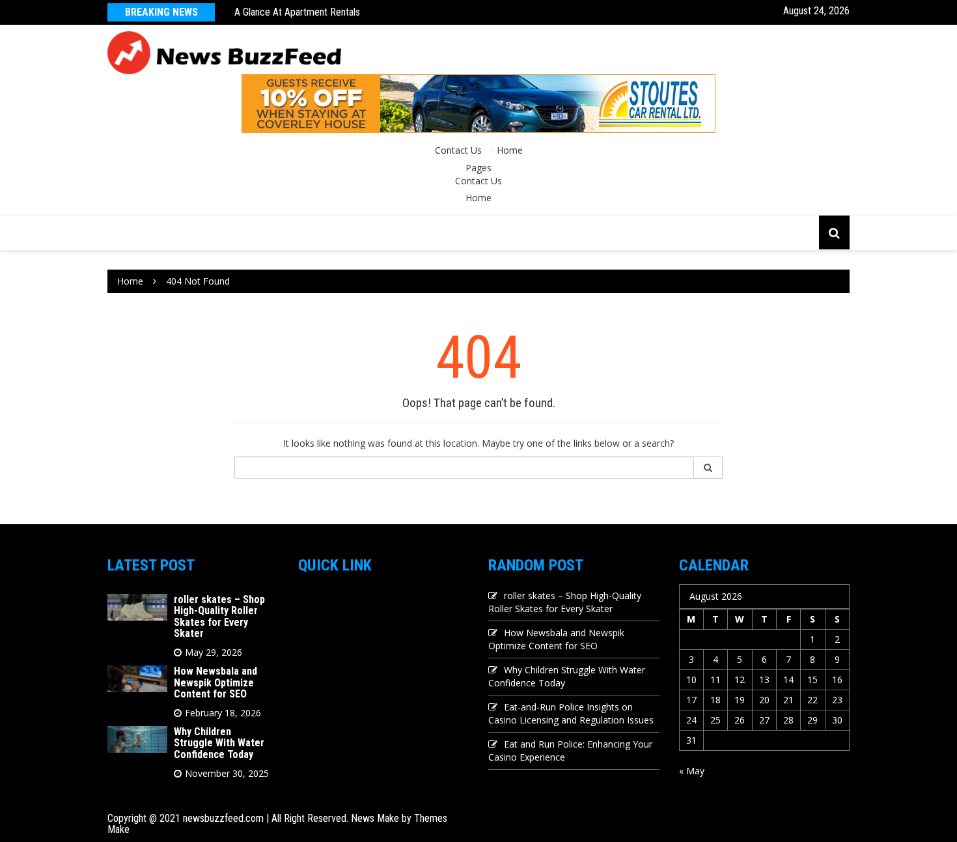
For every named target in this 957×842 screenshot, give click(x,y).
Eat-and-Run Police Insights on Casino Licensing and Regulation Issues (571, 713)
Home (510, 150)
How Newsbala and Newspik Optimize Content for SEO (215, 682)
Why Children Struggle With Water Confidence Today (219, 743)
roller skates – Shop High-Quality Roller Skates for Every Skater (219, 616)
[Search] (708, 467)
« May (691, 771)
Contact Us (458, 150)
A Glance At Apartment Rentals (297, 12)
